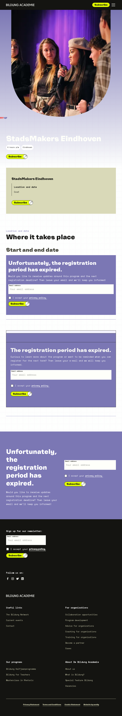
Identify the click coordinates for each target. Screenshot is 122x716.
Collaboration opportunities (81, 614)
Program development (76, 620)
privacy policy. (38, 297)
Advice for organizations (79, 626)
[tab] (61, 332)
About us (70, 669)
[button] (113, 4)
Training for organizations (80, 637)
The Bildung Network (17, 614)
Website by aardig (91, 704)
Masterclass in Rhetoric (19, 680)
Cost (16, 191)
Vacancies (70, 686)
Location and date (25, 187)
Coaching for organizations (80, 631)
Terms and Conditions (52, 704)
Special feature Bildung (79, 680)
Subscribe (101, 4)
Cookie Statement (72, 704)
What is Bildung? (74, 674)
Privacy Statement (31, 704)
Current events (14, 620)
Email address (15, 285)
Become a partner (74, 643)
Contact (10, 626)
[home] (20, 5)
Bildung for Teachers (18, 674)
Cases (68, 648)
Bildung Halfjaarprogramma (21, 669)
